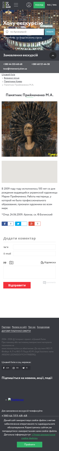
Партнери (6, 327)
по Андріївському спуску (29, 37)
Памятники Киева (13, 81)
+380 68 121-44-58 (40, 64)
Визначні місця (11, 78)
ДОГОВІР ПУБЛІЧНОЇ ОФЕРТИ (16, 331)
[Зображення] (11, 262)
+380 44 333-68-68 (12, 64)
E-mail (7, 253)
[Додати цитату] (5, 262)
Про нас (32, 327)
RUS (49, 5)
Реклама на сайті (19, 327)
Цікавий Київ (8, 75)
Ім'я (6, 247)
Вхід (28, 5)
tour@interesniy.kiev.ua (15, 69)
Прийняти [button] (29, 444)
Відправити (17, 285)
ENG (55, 5)
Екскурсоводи (43, 327)
